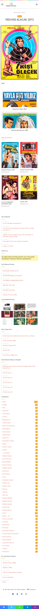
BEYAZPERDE (6, 462)
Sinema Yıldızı (6, 486)
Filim (3, 407)
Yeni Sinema (6, 413)
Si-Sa (4, 477)
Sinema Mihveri (7, 510)
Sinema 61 (5, 410)
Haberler (4, 548)
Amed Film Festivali (8, 542)
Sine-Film (5, 495)
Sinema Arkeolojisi (7, 519)
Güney (4, 444)
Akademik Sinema (7, 480)
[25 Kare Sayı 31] (19, 314)
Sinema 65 (5, 438)
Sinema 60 (5, 471)
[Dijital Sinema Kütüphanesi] (10, 4)
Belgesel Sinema (7, 501)
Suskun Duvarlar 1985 (26, 170)
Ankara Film (5, 507)
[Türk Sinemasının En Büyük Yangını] (19, 307)
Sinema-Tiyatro (7, 447)
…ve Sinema (6, 453)
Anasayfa (17, 12)
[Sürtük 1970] (29, 187)
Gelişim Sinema (6, 456)
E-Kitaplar (5, 522)
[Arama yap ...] (37, 5)
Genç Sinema (6, 432)
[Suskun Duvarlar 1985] (29, 155)
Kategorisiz (5, 551)
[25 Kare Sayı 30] (32, 314)
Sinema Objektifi (7, 498)
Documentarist (6, 539)
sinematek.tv (32, 589)
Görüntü (4, 492)
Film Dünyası (6, 474)
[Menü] (2, 5)
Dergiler (4, 404)
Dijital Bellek (5, 524)
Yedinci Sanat (6, 422)
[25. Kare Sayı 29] (32, 321)
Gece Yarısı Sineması (8, 426)
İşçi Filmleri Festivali (8, 530)
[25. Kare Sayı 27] (19, 321)
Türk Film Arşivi (6, 459)
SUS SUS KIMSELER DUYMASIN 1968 (7, 203)
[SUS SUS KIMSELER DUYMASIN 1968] (10, 187)
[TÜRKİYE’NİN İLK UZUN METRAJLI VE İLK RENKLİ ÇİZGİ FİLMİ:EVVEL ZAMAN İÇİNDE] (7, 307)
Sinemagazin (6, 429)
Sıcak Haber (6, 545)
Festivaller (5, 527)
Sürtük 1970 (23, 201)
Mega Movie (6, 419)
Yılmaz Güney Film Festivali (10, 533)
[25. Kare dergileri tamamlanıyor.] (7, 321)
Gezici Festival (6, 536)
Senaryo (4, 489)
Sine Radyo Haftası (8, 441)
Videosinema (6, 435)
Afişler (23, 12)
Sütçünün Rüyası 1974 (8, 170)
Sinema (4, 450)
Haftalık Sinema (7, 504)
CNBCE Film (6, 483)
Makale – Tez (6, 516)
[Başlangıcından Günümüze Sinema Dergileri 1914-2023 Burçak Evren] (7, 314)
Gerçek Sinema (7, 465)
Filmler (4, 513)
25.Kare (4, 416)
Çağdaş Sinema (7, 468)
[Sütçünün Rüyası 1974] (10, 155)
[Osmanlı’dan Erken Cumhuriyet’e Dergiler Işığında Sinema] (32, 307)
